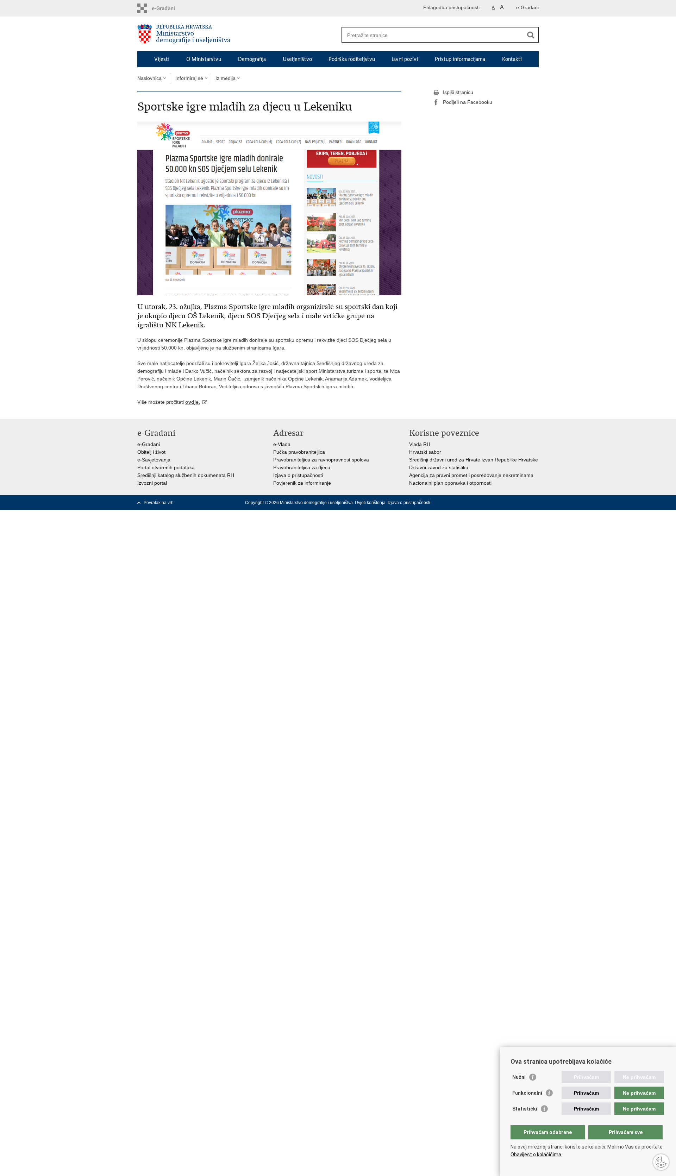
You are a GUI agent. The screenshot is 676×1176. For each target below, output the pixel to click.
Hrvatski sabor (425, 452)
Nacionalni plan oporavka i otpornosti (450, 483)
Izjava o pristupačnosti (298, 475)
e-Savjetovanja (153, 460)
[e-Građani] (167, 8)
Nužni (519, 1077)
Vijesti (161, 59)
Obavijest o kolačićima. (536, 1154)
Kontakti (512, 59)
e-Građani (527, 7)
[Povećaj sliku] (269, 207)
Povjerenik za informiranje (302, 483)
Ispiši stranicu (458, 92)
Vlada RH (419, 444)
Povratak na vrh (159, 502)
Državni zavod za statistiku (438, 467)
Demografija (252, 59)
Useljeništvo (297, 59)
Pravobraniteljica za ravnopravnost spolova (321, 460)
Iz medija (225, 78)
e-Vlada (281, 444)
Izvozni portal (152, 483)
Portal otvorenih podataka (166, 467)
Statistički (524, 1109)
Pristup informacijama (460, 59)
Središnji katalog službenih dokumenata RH (185, 475)
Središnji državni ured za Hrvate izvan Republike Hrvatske (473, 460)
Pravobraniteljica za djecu (301, 467)
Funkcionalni (527, 1093)
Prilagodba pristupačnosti (451, 7)
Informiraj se (189, 78)
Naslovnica (149, 78)
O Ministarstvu (203, 59)
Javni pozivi (405, 59)
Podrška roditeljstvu (351, 59)
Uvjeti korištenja (370, 502)
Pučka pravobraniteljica (299, 452)
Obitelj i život (151, 452)
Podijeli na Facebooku (467, 102)
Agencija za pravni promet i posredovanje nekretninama (471, 475)
